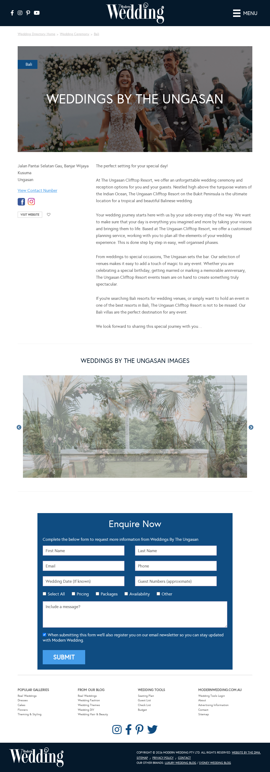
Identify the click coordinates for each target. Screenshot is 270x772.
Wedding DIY (86, 710)
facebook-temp (21, 202)
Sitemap (203, 714)
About (202, 700)
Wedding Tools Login (211, 696)
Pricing (83, 593)
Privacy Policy (162, 758)
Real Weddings (27, 696)
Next (251, 427)
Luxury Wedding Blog (180, 763)
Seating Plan (146, 696)
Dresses (23, 700)
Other (167, 593)
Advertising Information (213, 705)
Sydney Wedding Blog (215, 763)
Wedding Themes (89, 705)
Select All (56, 593)
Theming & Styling (29, 714)
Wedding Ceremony (74, 34)
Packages (109, 593)
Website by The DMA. (246, 752)
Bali (96, 34)
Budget (142, 710)
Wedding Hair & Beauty (93, 714)
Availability (139, 593)
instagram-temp (31, 202)
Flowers (23, 710)
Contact (203, 710)
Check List (144, 705)
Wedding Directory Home (36, 34)
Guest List (144, 700)
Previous (19, 427)
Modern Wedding (36, 757)
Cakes (21, 705)
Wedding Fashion (89, 700)
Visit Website (30, 214)
